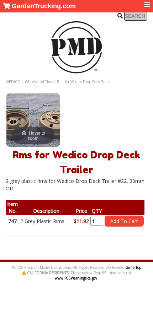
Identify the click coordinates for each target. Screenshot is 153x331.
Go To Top (133, 267)
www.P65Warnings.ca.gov (76, 278)
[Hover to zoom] (33, 119)
